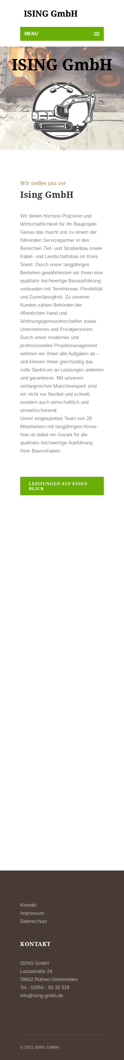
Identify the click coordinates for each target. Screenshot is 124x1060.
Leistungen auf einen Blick (58, 486)
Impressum (32, 913)
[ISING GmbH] (50, 13)
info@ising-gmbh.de (41, 995)
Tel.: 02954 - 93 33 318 (44, 987)
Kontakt (28, 905)
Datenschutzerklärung (50, 807)
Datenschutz (34, 921)
